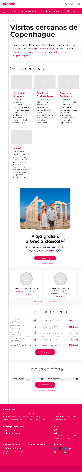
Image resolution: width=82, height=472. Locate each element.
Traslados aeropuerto (52, 11)
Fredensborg (45, 48)
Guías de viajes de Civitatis (65, 416)
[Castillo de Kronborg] (21, 85)
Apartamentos (34, 416)
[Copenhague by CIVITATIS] (10, 4)
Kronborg (30, 48)
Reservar (45, 352)
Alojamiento (73, 11)
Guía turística (4, 11)
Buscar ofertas (45, 385)
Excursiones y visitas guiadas (24, 11)
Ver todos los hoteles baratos (45, 391)
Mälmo (17, 52)
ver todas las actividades (45, 302)
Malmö (17, 148)
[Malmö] (21, 140)
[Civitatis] (7, 469)
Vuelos (57, 413)
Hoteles (31, 413)
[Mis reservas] (66, 4)
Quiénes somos (60, 420)
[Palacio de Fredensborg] (68, 85)
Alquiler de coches (36, 420)
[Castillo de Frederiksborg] (45, 85)
